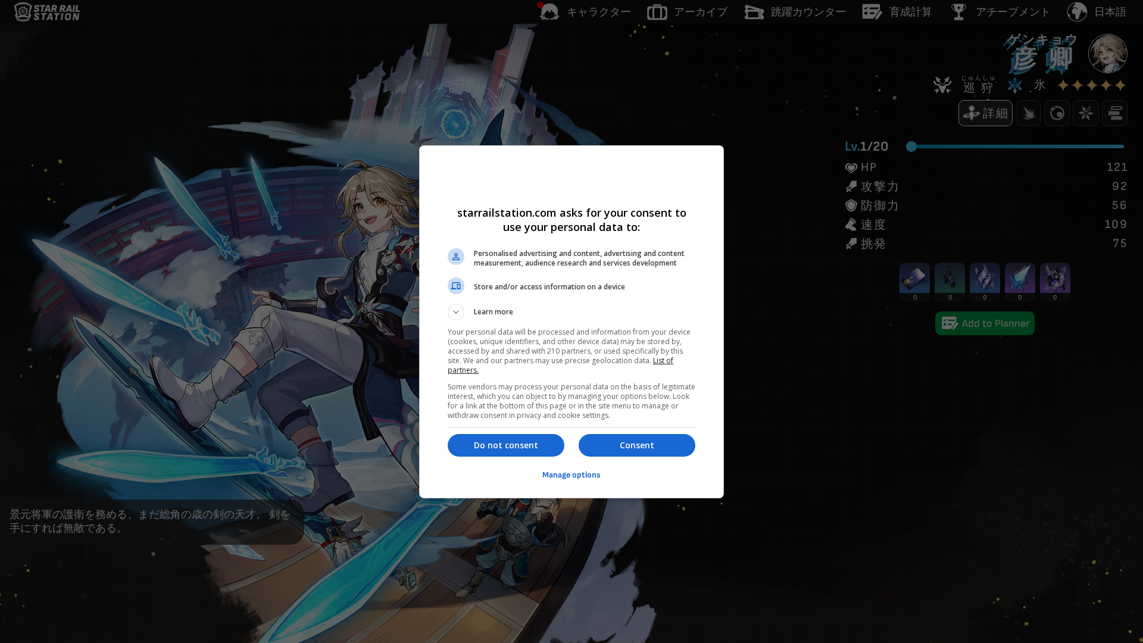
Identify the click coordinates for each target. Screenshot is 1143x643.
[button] (571, 312)
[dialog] (571, 321)
